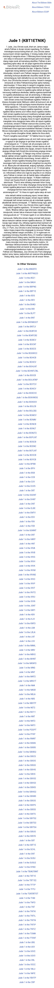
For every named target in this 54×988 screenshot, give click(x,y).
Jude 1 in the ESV (27, 517)
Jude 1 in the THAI (27, 898)
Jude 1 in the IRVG (27, 557)
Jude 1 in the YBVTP (27, 978)
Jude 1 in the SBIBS (27, 747)
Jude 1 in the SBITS (27, 814)
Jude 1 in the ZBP (27, 982)
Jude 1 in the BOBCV (27, 340)
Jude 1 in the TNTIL (27, 916)
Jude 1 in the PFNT (27, 734)
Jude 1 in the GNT (27, 535)
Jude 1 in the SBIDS (27, 761)
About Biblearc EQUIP (40, 12)
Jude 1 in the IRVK (27, 566)
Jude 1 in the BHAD (27, 304)
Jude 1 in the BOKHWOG (27, 397)
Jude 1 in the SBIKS (27, 787)
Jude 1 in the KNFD (27, 623)
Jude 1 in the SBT (27, 840)
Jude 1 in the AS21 (27, 278)
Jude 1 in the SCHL (27, 849)
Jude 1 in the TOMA (27, 933)
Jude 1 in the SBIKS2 (27, 792)
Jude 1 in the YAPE (27, 973)
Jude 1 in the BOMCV (27, 415)
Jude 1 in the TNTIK (27, 911)
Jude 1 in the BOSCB (27, 442)
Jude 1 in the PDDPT (27, 730)
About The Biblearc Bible (41, 3)
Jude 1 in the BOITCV (27, 384)
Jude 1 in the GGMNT (27, 530)
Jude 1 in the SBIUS (27, 831)
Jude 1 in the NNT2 (27, 721)
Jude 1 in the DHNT (27, 499)
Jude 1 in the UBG (27, 942)
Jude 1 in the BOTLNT (27, 450)
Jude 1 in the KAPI (27, 610)
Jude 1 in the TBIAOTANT (27, 871)
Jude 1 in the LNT (27, 637)
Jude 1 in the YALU (27, 969)
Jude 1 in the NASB (27, 690)
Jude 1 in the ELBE (27, 508)
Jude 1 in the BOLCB (27, 406)
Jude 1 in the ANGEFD (27, 269)
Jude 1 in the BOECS (27, 349)
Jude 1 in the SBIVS (27, 836)
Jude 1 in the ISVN (27, 601)
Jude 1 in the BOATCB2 (27, 335)
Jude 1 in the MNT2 (27, 676)
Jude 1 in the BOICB (27, 375)
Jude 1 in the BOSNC (27, 446)
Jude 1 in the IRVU (27, 597)
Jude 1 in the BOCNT (27, 344)
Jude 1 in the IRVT (27, 588)
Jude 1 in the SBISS (27, 809)
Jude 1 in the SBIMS (27, 796)
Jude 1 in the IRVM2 (27, 574)
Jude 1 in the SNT (27, 854)
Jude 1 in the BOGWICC (27, 353)
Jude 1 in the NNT (27, 716)
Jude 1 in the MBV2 (27, 654)
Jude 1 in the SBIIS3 (27, 783)
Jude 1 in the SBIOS (27, 800)
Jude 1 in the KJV (27, 619)
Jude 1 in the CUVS (27, 486)
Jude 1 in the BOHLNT (27, 366)
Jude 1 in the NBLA (27, 694)
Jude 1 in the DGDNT (27, 495)
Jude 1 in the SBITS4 (27, 827)
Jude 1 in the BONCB (27, 424)
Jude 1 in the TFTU (27, 889)
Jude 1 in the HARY (27, 539)
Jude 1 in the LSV (27, 641)
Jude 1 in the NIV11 (27, 712)
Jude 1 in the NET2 (27, 707)
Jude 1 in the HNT (27, 543)
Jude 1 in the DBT (27, 490)
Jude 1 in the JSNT (27, 605)
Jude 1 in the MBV (27, 650)
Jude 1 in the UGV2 (27, 951)
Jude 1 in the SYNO (27, 867)
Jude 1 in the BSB (27, 473)
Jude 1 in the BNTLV (27, 326)
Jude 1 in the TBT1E (27, 876)
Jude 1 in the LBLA (27, 632)
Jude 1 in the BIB (27, 309)
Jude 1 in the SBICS (27, 756)
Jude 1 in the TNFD (27, 902)
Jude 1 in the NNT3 (27, 725)
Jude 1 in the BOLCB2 (27, 411)
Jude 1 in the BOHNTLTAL (27, 371)
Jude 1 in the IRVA (27, 548)
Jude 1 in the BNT (27, 318)
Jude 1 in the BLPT (27, 313)
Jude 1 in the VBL (27, 960)
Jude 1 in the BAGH (27, 282)
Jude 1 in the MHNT (27, 659)
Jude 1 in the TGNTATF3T (27, 893)
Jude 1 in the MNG (27, 668)
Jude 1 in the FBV (27, 521)
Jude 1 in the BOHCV (27, 362)
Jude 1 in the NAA (27, 685)
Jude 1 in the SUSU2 (27, 862)
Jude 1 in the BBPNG (27, 287)
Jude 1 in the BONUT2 (27, 433)
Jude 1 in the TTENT (27, 938)
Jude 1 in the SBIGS (27, 765)
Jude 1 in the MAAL (27, 645)
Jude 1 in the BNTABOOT (27, 322)
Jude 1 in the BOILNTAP (27, 380)
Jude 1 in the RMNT (27, 738)
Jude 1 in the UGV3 (27, 955)
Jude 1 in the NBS (27, 699)
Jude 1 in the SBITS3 (27, 823)
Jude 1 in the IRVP (27, 583)
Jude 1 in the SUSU (27, 858)
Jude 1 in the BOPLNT (27, 437)
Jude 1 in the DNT (27, 504)
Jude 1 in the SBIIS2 (27, 778)
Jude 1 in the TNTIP (27, 924)
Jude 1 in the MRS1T (27, 681)
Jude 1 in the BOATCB (27, 331)
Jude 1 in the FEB (27, 526)
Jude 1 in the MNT (27, 672)
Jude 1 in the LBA (27, 628)
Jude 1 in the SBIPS (27, 805)
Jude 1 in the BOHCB (27, 357)
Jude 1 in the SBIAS (27, 743)
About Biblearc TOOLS (41, 7)
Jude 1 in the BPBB (27, 464)
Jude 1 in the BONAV (27, 419)
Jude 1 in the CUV (27, 481)
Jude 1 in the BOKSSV (27, 402)
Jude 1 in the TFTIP (27, 885)
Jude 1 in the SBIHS (27, 769)
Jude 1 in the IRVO (27, 579)
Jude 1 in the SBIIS (27, 774)
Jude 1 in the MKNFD (27, 663)
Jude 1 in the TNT (27, 907)
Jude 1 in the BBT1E (27, 291)
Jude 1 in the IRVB (27, 552)
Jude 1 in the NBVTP (27, 703)
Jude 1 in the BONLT (27, 428)
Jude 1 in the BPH (27, 468)
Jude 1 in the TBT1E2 (27, 880)
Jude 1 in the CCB (27, 477)
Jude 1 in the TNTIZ (27, 929)
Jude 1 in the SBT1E (27, 845)
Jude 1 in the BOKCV (27, 388)
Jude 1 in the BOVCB (27, 455)
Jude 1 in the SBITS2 (27, 818)
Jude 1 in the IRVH (27, 561)
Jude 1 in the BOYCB (27, 459)
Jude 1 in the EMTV (27, 512)
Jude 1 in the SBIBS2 (27, 752)
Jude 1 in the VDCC (27, 964)
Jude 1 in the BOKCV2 (27, 393)
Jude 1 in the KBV (27, 614)
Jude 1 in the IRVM (27, 570)
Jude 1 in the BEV (27, 300)
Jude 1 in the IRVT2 (27, 592)
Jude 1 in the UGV (27, 947)
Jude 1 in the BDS (27, 295)
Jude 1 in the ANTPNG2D (27, 273)
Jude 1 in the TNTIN (27, 920)
